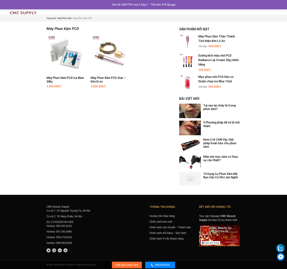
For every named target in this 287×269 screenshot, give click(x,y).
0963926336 (162, 265)
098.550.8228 (64, 243)
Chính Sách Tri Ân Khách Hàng (166, 238)
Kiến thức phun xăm (127, 265)
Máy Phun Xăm (65, 18)
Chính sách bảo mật (160, 221)
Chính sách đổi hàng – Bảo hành (167, 233)
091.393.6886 (64, 231)
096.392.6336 (64, 226)
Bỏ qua (171, 4)
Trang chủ (51, 18)
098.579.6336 (64, 237)
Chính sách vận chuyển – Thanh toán (170, 227)
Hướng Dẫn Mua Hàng (162, 216)
